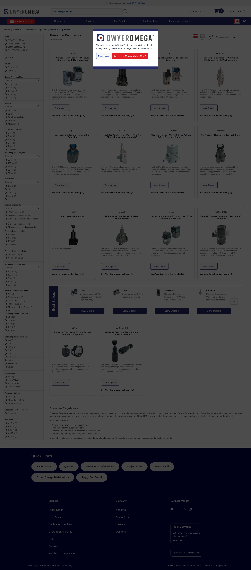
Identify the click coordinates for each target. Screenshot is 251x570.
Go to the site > (129, 56)
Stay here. (103, 56)
